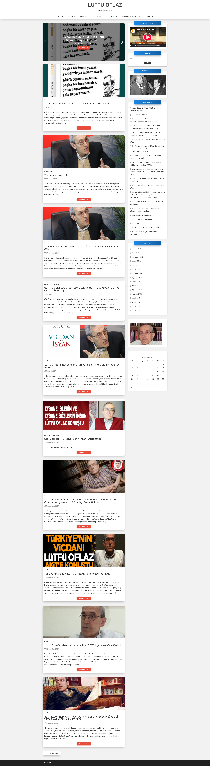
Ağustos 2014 (137, 306)
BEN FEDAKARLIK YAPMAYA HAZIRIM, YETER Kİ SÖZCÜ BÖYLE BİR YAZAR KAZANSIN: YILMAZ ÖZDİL (81, 718)
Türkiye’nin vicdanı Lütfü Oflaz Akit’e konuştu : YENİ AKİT (78, 573)
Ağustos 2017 (137, 269)
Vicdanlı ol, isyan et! (56, 175)
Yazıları (98, 16)
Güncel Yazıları (50, 171)
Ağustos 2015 (137, 290)
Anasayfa (59, 16)
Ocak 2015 (136, 298)
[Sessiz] (161, 46)
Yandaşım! (136, 223)
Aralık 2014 (136, 302)
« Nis (131, 387)
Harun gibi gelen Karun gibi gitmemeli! (147, 227)
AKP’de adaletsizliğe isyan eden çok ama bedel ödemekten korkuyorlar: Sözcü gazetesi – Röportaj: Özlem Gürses (147, 195)
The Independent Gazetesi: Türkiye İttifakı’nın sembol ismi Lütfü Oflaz (82, 248)
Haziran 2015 (137, 294)
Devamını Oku (84, 48)
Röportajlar (84, 16)
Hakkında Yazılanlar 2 (52, 284)
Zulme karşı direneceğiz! (142, 215)
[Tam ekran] (164, 46)
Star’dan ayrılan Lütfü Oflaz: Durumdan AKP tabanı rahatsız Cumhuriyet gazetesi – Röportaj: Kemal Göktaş (80, 501)
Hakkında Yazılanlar (130, 16)
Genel (46, 100)
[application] (148, 37)
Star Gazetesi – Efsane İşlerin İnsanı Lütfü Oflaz (73, 438)
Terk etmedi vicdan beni (142, 219)
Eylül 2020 (136, 253)
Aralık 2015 (136, 286)
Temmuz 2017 (137, 273)
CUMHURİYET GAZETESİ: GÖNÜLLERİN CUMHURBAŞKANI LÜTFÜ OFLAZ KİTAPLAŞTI (81, 289)
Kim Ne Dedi (150, 16)
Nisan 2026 (136, 249)
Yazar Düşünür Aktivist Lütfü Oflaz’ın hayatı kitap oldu (77, 103)
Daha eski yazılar (51, 753)
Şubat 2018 (136, 261)
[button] (131, 85)
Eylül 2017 (135, 265)
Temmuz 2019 (137, 257)
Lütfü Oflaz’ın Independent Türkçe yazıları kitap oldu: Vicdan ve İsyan (82, 366)
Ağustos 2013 (137, 310)
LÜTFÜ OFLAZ (105, 5)
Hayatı (70, 16)
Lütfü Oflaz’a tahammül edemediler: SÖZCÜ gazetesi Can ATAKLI (82, 645)
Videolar (111, 16)
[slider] (146, 45)
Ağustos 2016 (137, 277)
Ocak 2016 (136, 282)
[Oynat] (131, 46)
